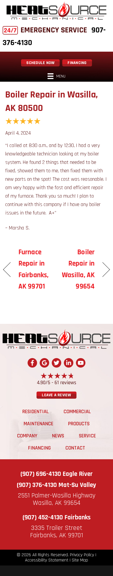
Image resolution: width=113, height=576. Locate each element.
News (58, 435)
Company (27, 435)
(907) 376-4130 (37, 485)
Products (79, 423)
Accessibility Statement (46, 560)
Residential (35, 411)
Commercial (77, 411)
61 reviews (65, 382)
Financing (39, 448)
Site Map (80, 560)
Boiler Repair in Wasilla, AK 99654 (77, 269)
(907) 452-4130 (43, 517)
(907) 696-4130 (40, 474)
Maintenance (38, 423)
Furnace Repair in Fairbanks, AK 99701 (33, 269)
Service (87, 435)
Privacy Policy (82, 555)
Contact (75, 448)
